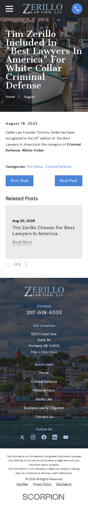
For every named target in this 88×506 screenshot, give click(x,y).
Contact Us (44, 417)
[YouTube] (65, 437)
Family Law (44, 399)
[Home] (42, 9)
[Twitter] (22, 437)
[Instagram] (33, 437)
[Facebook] (44, 437)
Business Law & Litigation (44, 408)
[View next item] (26, 264)
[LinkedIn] (54, 437)
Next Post (68, 180)
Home (44, 373)
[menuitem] (22, 484)
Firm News (35, 166)
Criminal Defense (58, 166)
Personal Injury (44, 390)
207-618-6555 (44, 312)
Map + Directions (44, 352)
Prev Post (19, 180)
